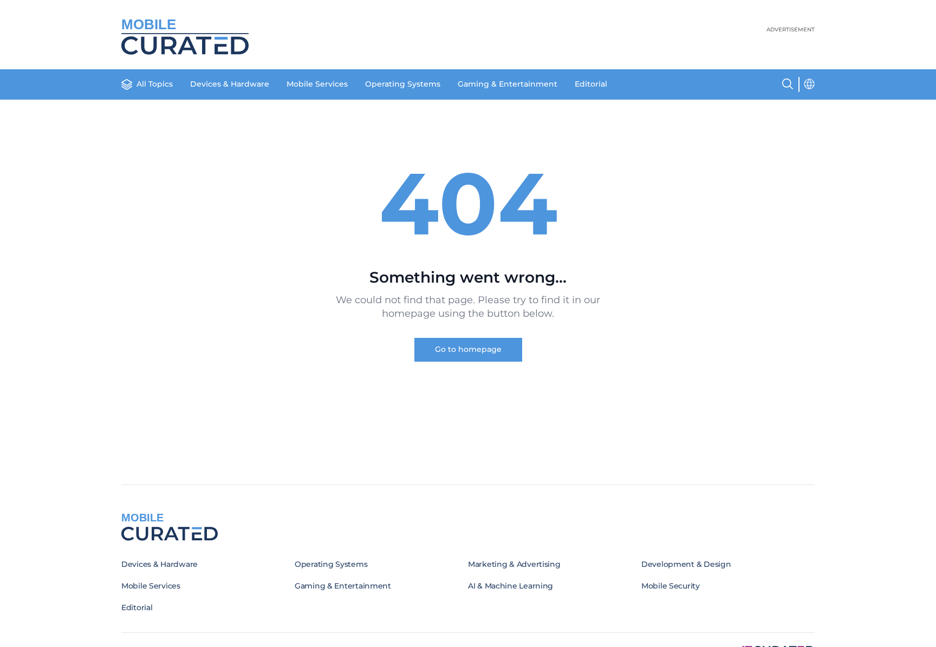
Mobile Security (670, 586)
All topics (154, 84)
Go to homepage (468, 349)
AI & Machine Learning (510, 586)
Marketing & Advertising (514, 564)
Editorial (591, 84)
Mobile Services (317, 84)
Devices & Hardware (229, 84)
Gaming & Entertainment (507, 84)
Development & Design (686, 564)
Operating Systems (402, 84)
